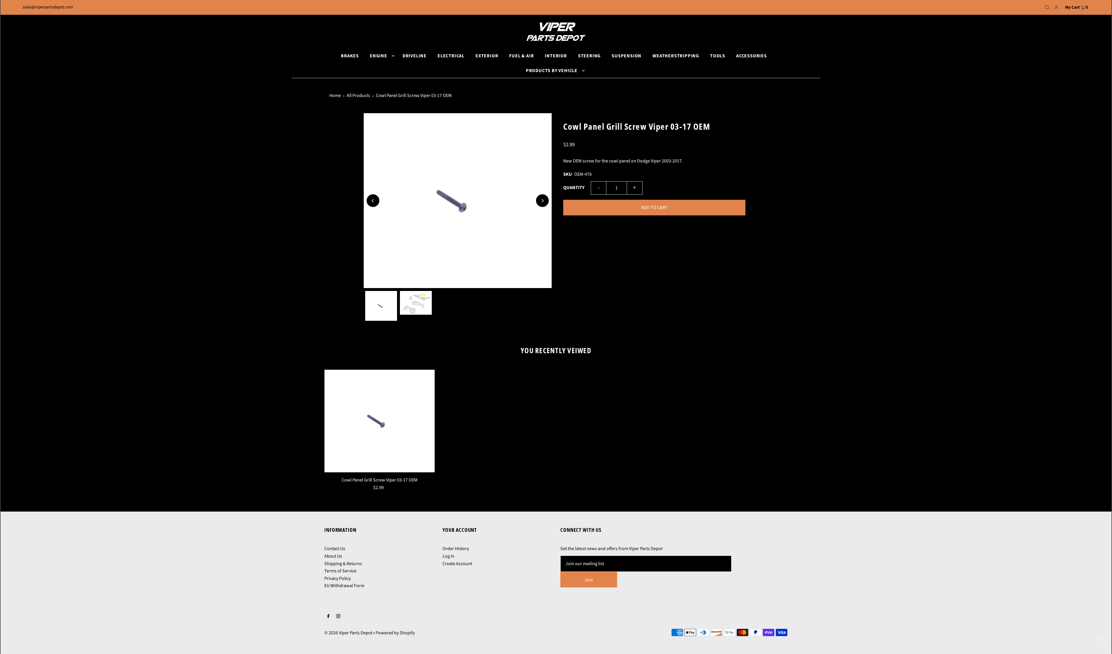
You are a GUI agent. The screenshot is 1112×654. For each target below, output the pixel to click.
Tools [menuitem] (717, 56)
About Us (333, 556)
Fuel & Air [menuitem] (521, 56)
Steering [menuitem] (589, 56)
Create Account (457, 563)
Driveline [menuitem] (415, 56)
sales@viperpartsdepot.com (48, 7)
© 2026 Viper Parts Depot (348, 633)
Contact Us (334, 548)
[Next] (542, 200)
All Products (358, 95)
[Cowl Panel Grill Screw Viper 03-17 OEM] (379, 421)
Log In (448, 556)
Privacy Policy (337, 578)
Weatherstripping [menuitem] (675, 56)
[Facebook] (328, 617)
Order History (455, 548)
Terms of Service (340, 571)
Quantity (573, 187)
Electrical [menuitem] (451, 56)
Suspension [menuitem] (626, 56)
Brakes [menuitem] (350, 56)
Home (335, 95)
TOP (1102, 646)
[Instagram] (338, 617)
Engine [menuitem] (378, 56)
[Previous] (373, 200)
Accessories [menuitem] (751, 56)
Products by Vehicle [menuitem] (551, 70)
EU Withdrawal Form (344, 585)
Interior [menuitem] (556, 56)
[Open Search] (1047, 7)
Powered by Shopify (395, 633)
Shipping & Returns (343, 563)
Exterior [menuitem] (486, 56)
